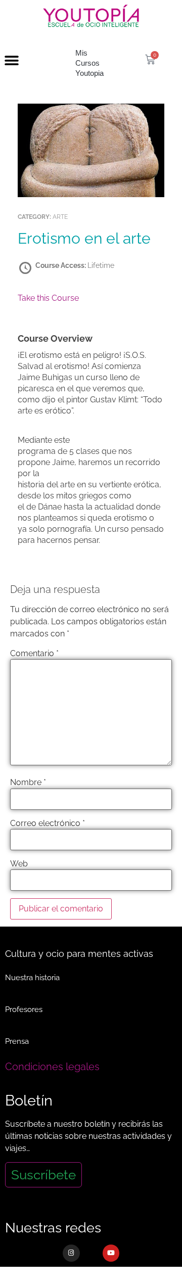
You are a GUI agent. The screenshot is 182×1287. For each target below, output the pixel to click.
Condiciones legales (52, 1067)
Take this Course (48, 298)
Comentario (34, 654)
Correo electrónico (47, 823)
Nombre (28, 782)
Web (19, 864)
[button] (11, 61)
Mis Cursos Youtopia (89, 63)
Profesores (23, 1009)
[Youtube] (111, 1253)
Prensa (17, 1041)
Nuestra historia (32, 977)
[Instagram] (71, 1253)
